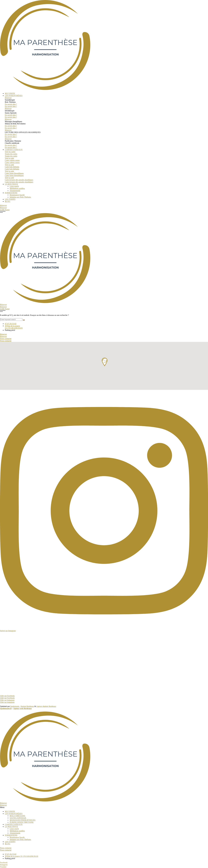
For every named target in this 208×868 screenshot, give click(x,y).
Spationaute (14, 706)
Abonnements (15, 833)
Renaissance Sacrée (17, 837)
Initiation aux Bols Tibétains (20, 839)
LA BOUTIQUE (11, 827)
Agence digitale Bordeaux (46, 706)
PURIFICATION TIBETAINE (22, 822)
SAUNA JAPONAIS (18, 818)
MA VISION (10, 811)
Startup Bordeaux (27, 706)
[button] (104, 807)
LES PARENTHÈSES (13, 814)
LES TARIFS (10, 842)
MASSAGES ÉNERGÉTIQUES (22, 820)
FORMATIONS (11, 835)
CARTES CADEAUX (14, 824)
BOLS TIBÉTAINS (17, 816)
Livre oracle (14, 829)
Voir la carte (9, 158)
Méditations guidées (17, 831)
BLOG (7, 844)
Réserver (8, 98)
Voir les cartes (10, 152)
